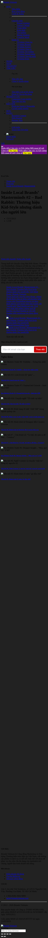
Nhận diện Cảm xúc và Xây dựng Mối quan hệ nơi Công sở (24, 151)
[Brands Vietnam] (9, 2)
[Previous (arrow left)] (2, 936)
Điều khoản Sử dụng (15, 874)
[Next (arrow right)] (5, 936)
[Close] (2, 146)
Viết (3, 143)
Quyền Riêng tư (13, 876)
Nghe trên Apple (24, 259)
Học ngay (13, 151)
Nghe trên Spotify (8, 259)
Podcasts (10, 183)
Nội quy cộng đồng (14, 879)
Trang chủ (10, 181)
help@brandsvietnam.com (17, 898)
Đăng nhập (11, 136)
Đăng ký (10, 139)
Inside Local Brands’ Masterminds (20, 186)
